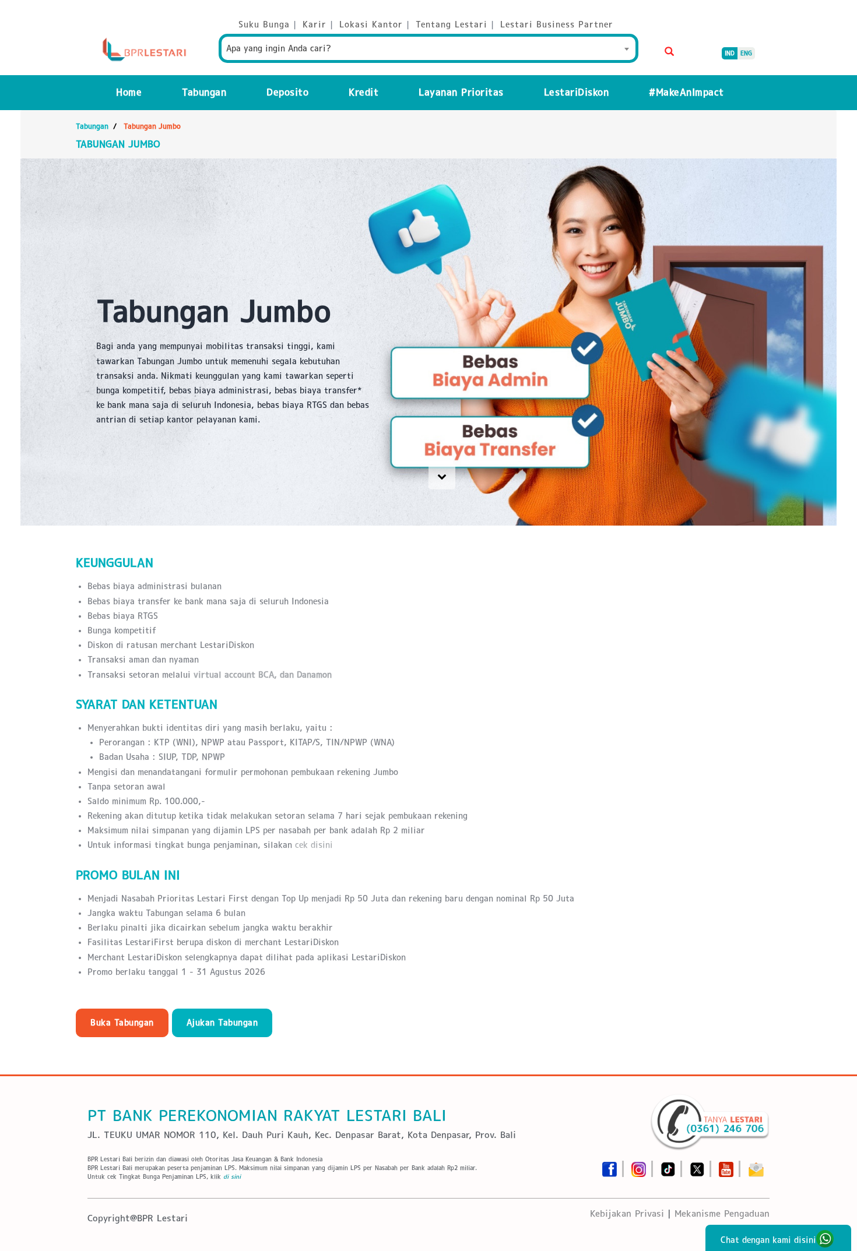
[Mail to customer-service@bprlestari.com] (756, 1165)
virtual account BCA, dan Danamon (263, 674)
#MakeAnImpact (686, 92)
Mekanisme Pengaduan (722, 1213)
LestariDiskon (576, 92)
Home (129, 92)
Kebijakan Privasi (627, 1213)
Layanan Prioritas (461, 92)
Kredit (363, 92)
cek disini (314, 845)
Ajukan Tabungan (222, 1022)
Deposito (287, 92)
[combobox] (428, 48)
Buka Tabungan (122, 1022)
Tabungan (204, 92)
